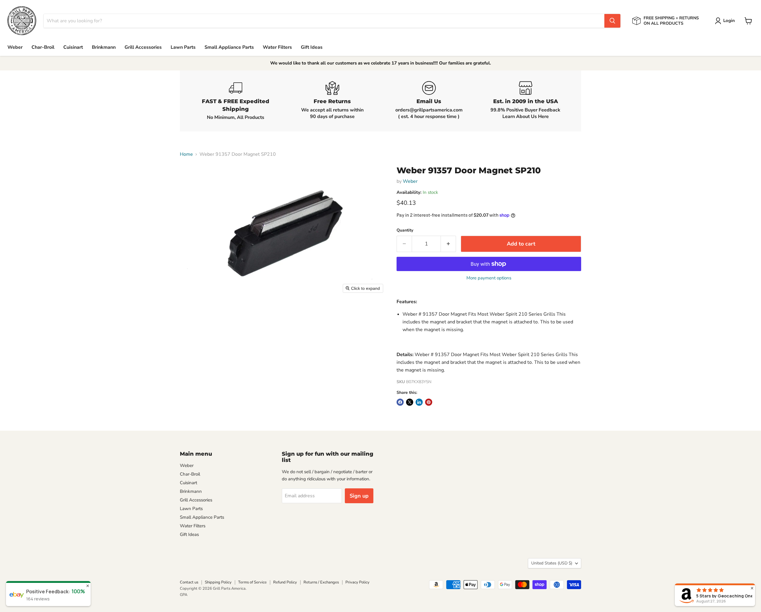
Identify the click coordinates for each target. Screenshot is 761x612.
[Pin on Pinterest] (428, 402)
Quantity (405, 230)
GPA (183, 594)
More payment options (488, 278)
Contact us (189, 582)
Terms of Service (252, 582)
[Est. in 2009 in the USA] (525, 101)
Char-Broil (43, 47)
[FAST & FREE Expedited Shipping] (235, 101)
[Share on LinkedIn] (419, 402)
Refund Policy (285, 582)
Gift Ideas (312, 47)
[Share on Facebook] (400, 402)
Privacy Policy (357, 582)
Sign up (359, 495)
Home (186, 154)
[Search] (612, 21)
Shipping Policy (218, 582)
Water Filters (277, 47)
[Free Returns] (332, 101)
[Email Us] (428, 101)
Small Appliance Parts (229, 47)
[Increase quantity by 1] (448, 244)
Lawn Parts (183, 47)
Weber (15, 47)
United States (551, 563)
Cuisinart (73, 47)
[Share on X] (409, 402)
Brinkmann (104, 47)
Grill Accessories (143, 47)
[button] (726, 20)
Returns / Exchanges (321, 582)
